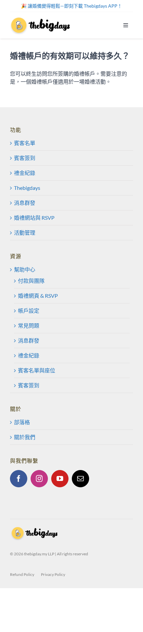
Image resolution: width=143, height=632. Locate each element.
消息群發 (24, 202)
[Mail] (80, 478)
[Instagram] (39, 478)
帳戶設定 (28, 310)
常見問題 (28, 325)
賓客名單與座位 (36, 370)
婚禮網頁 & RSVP (38, 295)
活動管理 (24, 232)
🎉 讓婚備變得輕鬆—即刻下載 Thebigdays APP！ (71, 6)
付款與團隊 (31, 280)
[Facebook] (18, 478)
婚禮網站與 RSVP (34, 217)
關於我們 (24, 437)
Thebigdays (27, 188)
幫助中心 (24, 269)
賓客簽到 (24, 158)
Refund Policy (22, 574)
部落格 (22, 422)
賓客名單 (24, 143)
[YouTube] (60, 478)
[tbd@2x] (41, 18)
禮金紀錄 (24, 173)
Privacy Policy (53, 574)
